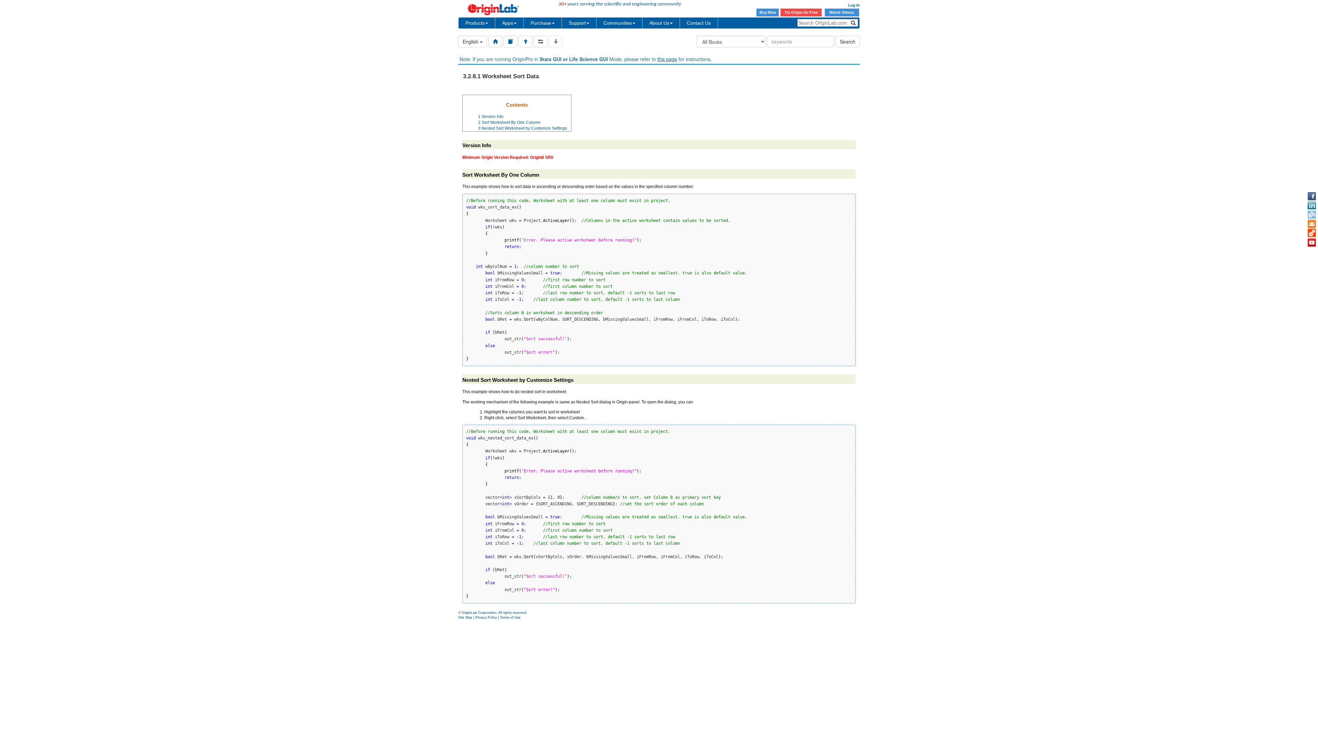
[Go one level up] (525, 41)
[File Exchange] (1311, 233)
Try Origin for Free (801, 12)
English (471, 41)
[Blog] (1311, 214)
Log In (854, 5)
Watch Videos (842, 12)
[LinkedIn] (1311, 205)
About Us (659, 23)
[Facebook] (1311, 196)
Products (475, 23)
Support (577, 23)
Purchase (541, 23)
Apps (507, 23)
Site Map (465, 617)
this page (667, 59)
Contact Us (699, 23)
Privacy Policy (486, 617)
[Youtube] (1311, 242)
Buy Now (768, 12)
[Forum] (1311, 224)
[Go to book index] (510, 41)
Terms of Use (510, 617)
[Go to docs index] (495, 41)
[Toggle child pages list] (556, 41)
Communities (617, 23)
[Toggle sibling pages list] (540, 41)
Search (847, 41)
